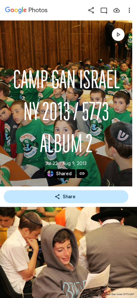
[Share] (91, 10)
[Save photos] (116, 10)
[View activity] (103, 10)
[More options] (129, 10)
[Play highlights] (118, 34)
